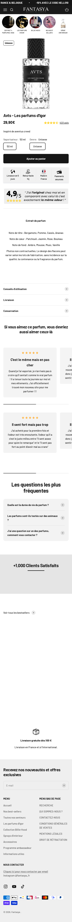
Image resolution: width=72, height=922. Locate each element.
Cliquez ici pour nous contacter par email (25, 871)
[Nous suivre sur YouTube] (14, 886)
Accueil (7, 805)
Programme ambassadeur (17, 847)
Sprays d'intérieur (13, 835)
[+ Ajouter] (52, 696)
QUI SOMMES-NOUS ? (50, 811)
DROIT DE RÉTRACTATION (53, 839)
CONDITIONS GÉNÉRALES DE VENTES (53, 825)
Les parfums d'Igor (13, 823)
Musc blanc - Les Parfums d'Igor (30, 705)
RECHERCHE (46, 805)
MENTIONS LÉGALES (50, 833)
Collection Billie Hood (15, 829)
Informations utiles (13, 853)
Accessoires (10, 841)
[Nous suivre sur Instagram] (5, 886)
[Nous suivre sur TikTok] (22, 886)
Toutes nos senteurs (14, 817)
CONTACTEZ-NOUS (49, 817)
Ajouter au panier (36, 158)
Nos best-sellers (12, 811)
